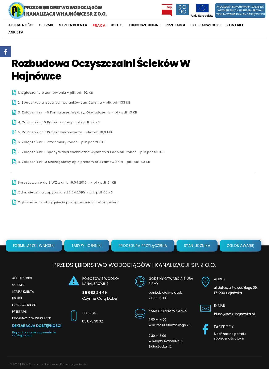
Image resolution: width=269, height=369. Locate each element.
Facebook (223, 326)
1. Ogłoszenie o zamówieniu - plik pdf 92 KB (55, 92)
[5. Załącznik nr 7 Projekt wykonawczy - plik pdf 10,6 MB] (14, 132)
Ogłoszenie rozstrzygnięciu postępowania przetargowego (69, 202)
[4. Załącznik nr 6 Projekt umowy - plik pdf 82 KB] (14, 122)
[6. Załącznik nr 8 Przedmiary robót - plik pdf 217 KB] (14, 141)
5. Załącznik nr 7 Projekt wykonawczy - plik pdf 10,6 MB (65, 132)
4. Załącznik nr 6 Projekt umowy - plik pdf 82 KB (59, 122)
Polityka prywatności (74, 364)
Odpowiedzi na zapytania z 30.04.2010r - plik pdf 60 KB (65, 192)
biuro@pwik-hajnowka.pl (234, 314)
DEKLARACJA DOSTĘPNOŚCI (36, 325)
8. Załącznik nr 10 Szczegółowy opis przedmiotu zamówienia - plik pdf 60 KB (84, 162)
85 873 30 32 (92, 321)
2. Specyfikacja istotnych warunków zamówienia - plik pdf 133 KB (74, 102)
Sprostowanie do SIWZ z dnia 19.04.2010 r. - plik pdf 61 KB (67, 182)
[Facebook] (205, 329)
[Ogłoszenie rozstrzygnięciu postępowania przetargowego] (14, 202)
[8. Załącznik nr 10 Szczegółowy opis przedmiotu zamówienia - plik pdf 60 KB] (14, 161)
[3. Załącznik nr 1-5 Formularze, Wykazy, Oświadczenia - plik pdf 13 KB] (14, 112)
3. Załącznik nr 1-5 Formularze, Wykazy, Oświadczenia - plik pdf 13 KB (77, 112)
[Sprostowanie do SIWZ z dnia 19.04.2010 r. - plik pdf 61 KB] (14, 182)
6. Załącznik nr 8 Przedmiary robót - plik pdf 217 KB (62, 142)
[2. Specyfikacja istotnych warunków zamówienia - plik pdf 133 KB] (14, 102)
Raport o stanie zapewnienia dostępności (34, 333)
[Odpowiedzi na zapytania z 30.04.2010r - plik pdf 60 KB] (14, 192)
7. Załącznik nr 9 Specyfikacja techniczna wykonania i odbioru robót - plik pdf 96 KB (91, 152)
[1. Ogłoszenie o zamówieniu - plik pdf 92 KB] (14, 92)
